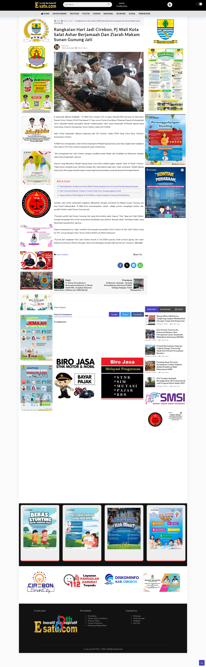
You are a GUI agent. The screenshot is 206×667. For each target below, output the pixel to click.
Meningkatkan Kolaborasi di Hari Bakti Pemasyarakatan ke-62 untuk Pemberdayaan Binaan (99, 186)
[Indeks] (169, 4)
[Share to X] (127, 265)
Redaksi (136, 620)
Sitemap (137, 616)
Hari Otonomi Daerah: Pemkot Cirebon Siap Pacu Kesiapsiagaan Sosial (90, 191)
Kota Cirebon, (82, 48)
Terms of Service (95, 623)
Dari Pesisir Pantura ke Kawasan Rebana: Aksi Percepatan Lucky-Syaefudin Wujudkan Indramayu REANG (170, 333)
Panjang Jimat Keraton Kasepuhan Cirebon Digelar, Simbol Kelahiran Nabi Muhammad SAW (169, 365)
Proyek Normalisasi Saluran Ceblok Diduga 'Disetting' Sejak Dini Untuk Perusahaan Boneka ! (170, 349)
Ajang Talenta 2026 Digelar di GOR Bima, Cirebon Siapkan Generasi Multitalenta (94, 195)
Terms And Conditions (97, 618)
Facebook (137, 314)
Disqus (125, 314)
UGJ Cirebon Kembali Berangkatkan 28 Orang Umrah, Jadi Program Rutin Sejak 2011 (171, 380)
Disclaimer (92, 616)
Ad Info (136, 623)
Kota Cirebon (62, 254)
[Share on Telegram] (133, 265)
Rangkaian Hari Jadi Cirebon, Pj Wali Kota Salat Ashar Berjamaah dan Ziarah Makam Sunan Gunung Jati (97, 34)
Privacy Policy (94, 620)
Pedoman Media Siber (97, 625)
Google (114, 314)
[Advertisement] (36, 457)
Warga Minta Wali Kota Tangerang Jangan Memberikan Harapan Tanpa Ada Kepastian (171, 318)
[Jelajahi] (200, 3)
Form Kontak (139, 618)
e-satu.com (88, 649)
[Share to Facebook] (120, 265)
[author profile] (57, 47)
